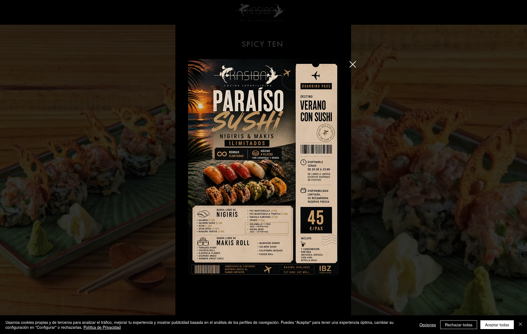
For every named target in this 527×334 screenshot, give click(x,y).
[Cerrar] (520, 325)
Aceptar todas (497, 324)
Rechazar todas (458, 324)
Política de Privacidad (102, 327)
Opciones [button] (427, 324)
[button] (352, 64)
